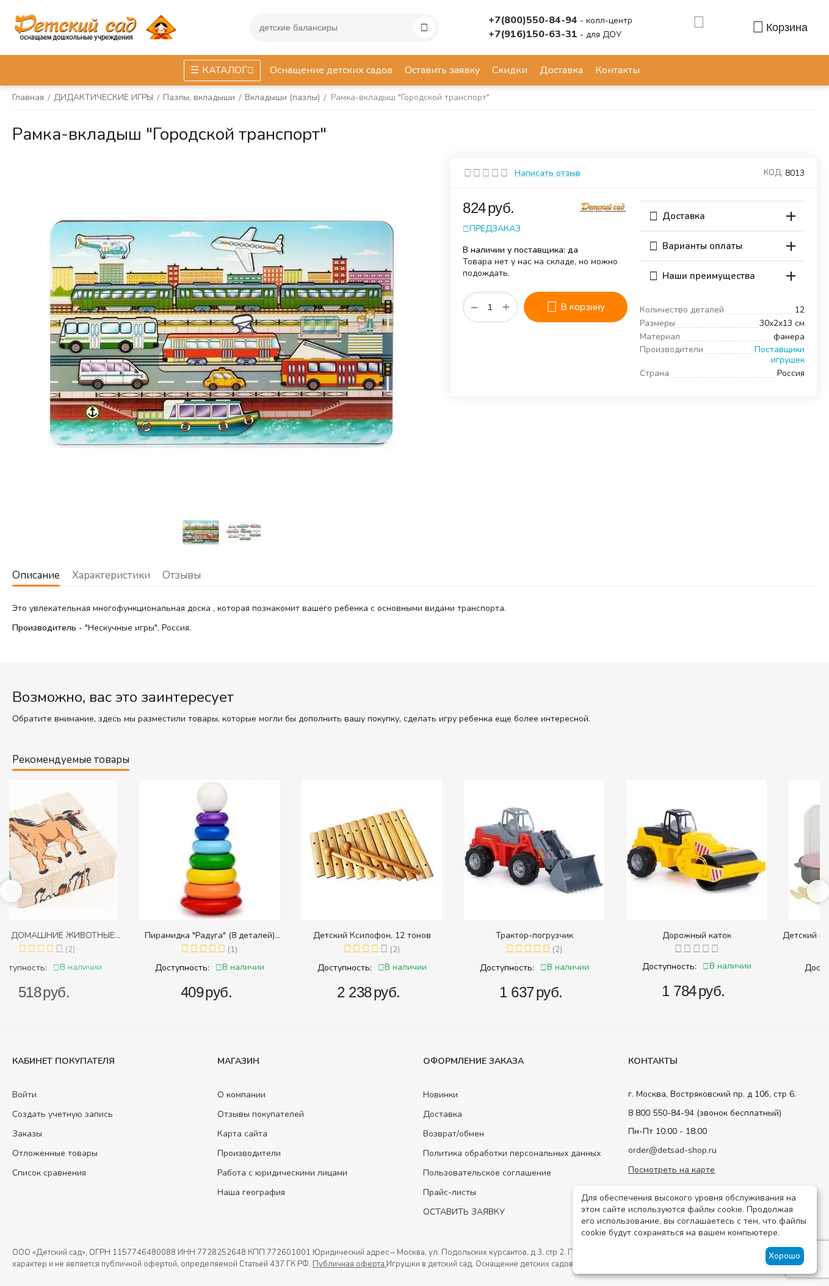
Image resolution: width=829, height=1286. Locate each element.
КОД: (773, 172)
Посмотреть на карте (671, 1170)
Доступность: (63, 968)
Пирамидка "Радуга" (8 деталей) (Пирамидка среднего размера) (91, 935)
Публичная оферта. (349, 1264)
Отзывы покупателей (260, 1114)
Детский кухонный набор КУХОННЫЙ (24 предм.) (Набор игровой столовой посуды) (740, 935)
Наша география (251, 1192)
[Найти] (424, 27)
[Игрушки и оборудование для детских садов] (97, 26)
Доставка (442, 1114)
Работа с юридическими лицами (282, 1173)
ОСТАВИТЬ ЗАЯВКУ (464, 1212)
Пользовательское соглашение (487, 1173)
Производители (249, 1153)
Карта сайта (242, 1134)
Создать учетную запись (62, 1114)
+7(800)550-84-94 (534, 20)
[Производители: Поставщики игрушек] (603, 206)
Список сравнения (49, 1173)
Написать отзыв (548, 173)
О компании (241, 1094)
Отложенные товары (55, 1153)
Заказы (27, 1134)
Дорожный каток (577, 935)
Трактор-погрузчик (415, 935)
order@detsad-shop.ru (672, 1150)
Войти (24, 1094)
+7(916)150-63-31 (534, 34)
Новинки (440, 1094)
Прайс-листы (449, 1192)
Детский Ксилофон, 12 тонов (253, 935)
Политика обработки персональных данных (512, 1153)
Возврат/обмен (453, 1134)
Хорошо (784, 1256)
